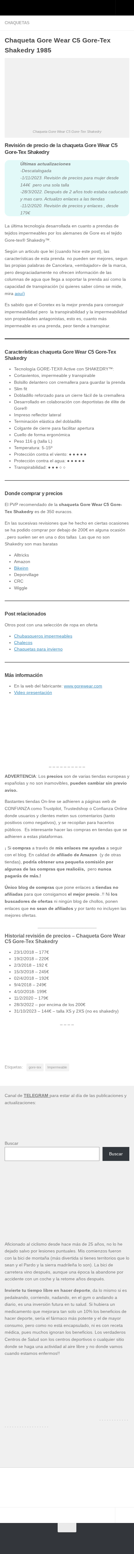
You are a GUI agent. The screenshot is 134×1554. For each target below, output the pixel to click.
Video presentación (33, 692)
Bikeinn (21, 568)
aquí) (20, 293)
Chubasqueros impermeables (43, 636)
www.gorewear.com (83, 685)
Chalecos (23, 642)
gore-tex (35, 1067)
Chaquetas (17, 22)
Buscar (11, 1143)
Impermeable (57, 1067)
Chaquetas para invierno (38, 649)
